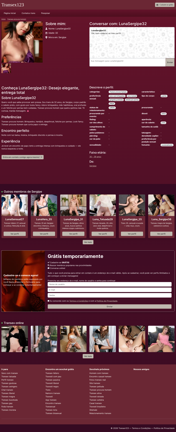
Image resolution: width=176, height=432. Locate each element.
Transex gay (6, 403)
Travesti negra (51, 386)
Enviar (110, 306)
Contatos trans (28, 13)
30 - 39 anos (95, 156)
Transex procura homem (16, 19)
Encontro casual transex (100, 376)
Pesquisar (45, 13)
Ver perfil (15, 234)
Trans (47, 390)
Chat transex (7, 390)
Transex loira (51, 410)
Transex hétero (52, 373)
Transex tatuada (8, 376)
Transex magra (8, 396)
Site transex (94, 383)
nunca (164, 114)
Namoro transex (52, 393)
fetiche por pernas (132, 100)
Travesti (49, 396)
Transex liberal (8, 393)
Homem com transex (98, 373)
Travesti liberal (52, 383)
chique (112, 103)
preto (163, 123)
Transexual (50, 406)
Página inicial (10, 13)
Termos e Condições (78, 301)
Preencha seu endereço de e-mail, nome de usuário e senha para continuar (81, 280)
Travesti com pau (53, 376)
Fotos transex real (97, 380)
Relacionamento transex (100, 413)
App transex (51, 400)
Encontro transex (53, 403)
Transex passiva (52, 380)
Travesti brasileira (97, 406)
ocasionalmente (167, 145)
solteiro (112, 108)
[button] (22, 42)
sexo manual (132, 96)
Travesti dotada (96, 396)
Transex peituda (96, 386)
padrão (164, 96)
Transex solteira (96, 400)
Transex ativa (95, 393)
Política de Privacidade (107, 301)
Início (3, 19)
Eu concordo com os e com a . (83, 301)
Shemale (93, 410)
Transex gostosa (8, 383)
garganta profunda (116, 100)
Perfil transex (7, 380)
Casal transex (95, 403)
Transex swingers (9, 386)
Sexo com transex (9, 373)
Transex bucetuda (9, 400)
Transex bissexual (53, 413)
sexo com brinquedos (117, 96)
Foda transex (7, 406)
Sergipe (92, 166)
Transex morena (8, 410)
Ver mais (88, 242)
